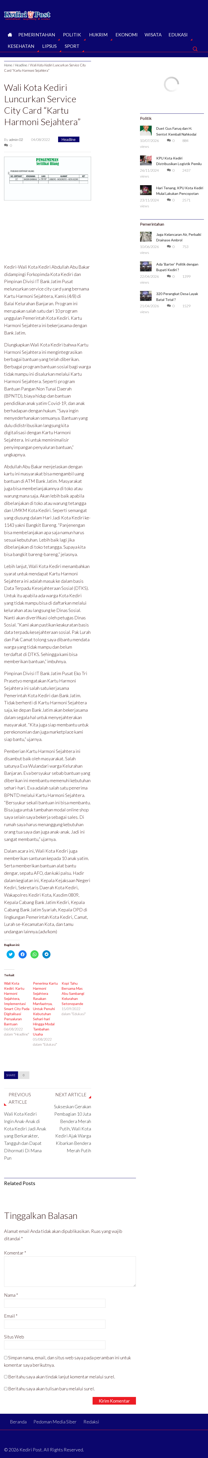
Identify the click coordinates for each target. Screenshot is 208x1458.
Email (11, 1316)
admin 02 (16, 139)
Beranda (9, 36)
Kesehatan (21, 46)
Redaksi (91, 1421)
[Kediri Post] (27, 14)
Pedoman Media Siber (55, 1421)
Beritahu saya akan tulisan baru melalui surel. (51, 1388)
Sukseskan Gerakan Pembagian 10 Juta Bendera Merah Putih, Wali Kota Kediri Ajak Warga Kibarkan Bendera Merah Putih (72, 1128)
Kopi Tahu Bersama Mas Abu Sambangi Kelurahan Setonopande (73, 993)
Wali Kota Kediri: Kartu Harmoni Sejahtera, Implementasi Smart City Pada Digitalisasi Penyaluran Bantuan (16, 1003)
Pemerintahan (36, 34)
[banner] (47, 178)
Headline (21, 65)
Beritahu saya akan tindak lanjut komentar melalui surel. (61, 1376)
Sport (72, 46)
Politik (72, 34)
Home (8, 65)
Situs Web (14, 1336)
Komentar (15, 1253)
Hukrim (98, 34)
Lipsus (49, 46)
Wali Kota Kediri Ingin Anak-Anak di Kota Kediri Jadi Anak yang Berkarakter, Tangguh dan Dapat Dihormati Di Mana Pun (25, 1136)
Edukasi (178, 34)
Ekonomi (126, 34)
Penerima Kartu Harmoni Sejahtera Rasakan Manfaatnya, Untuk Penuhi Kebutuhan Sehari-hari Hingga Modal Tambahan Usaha (45, 1008)
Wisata (153, 34)
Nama (11, 1295)
